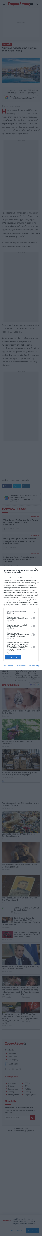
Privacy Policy (34, 666)
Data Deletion (8, 666)
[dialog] (21, 618)
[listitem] (21, 612)
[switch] (33, 618)
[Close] (37, 570)
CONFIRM (13, 657)
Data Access (21, 666)
